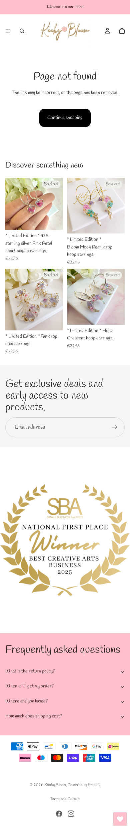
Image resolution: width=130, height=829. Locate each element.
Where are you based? (26, 701)
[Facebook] (59, 814)
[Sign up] (115, 427)
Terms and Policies (65, 799)
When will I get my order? (29, 686)
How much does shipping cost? (33, 716)
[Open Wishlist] (120, 819)
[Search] (22, 31)
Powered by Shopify (84, 785)
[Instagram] (71, 814)
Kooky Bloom (55, 785)
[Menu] (7, 31)
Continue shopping (65, 118)
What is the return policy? (30, 671)
